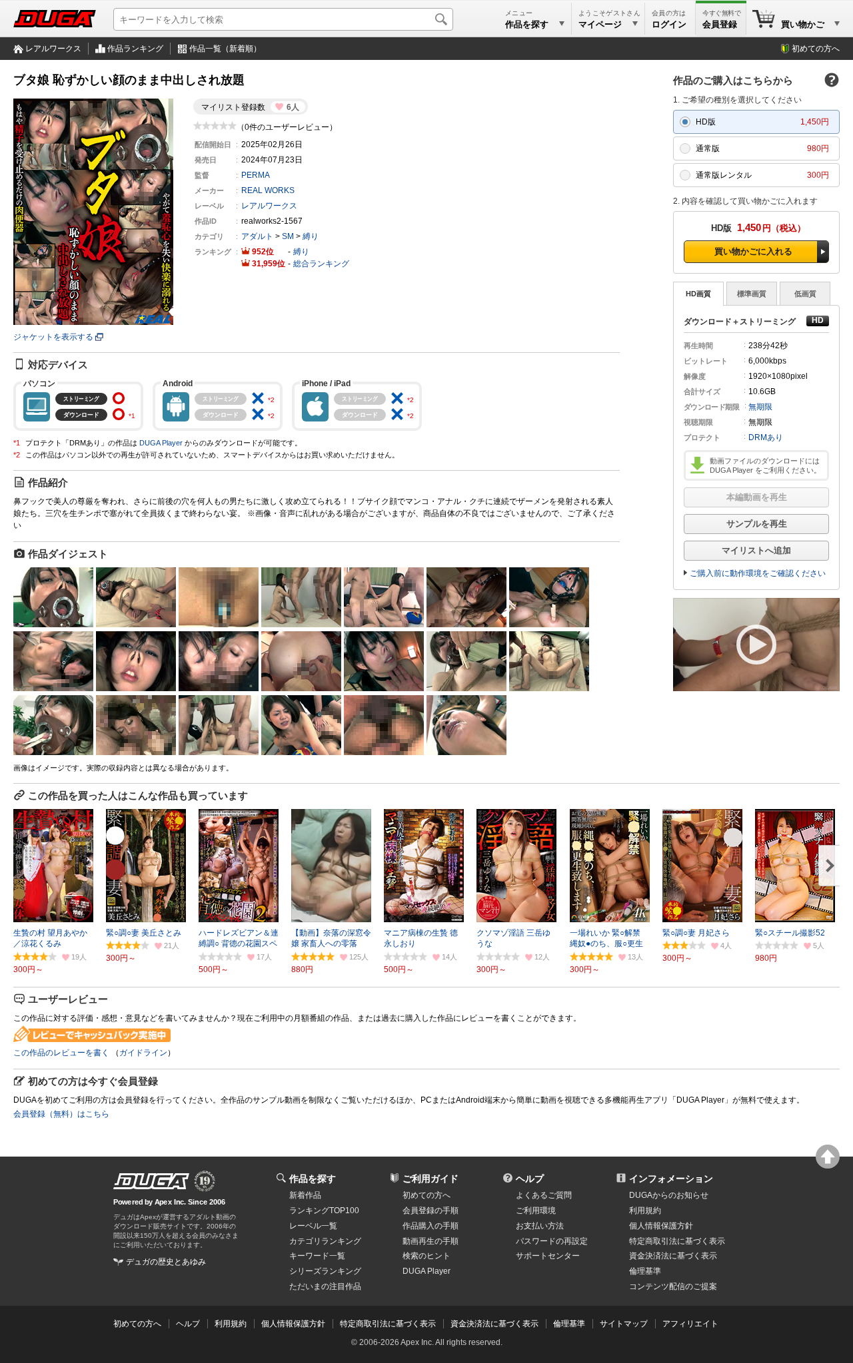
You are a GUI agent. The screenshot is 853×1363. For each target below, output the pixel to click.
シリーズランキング (325, 1271)
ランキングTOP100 (324, 1210)
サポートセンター (548, 1255)
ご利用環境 (536, 1210)
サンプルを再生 (756, 524)
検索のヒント (426, 1255)
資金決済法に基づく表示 (494, 1323)
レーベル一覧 (313, 1225)
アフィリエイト (690, 1323)
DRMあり (765, 437)
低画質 (805, 294)
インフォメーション (671, 1178)
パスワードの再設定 (552, 1241)
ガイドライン (143, 1052)
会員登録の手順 (430, 1210)
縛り (311, 236)
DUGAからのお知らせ (668, 1195)
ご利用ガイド (430, 1178)
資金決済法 (673, 1255)
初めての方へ (816, 48)
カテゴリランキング (325, 1241)
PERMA (255, 175)
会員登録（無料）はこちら (61, 1114)
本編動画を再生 (756, 497)
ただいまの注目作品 (325, 1286)
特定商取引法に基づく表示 (388, 1323)
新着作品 (305, 1195)
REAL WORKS (268, 190)
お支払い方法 (540, 1225)
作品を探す (312, 1178)
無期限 (760, 406)
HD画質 (698, 294)
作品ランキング (135, 48)
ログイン (669, 24)
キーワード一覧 (317, 1255)
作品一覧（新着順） (225, 48)
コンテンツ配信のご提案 (673, 1286)
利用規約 (645, 1210)
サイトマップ (624, 1323)
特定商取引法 (677, 1241)
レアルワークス (53, 48)
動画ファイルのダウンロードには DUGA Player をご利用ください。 (765, 465)
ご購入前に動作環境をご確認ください (758, 573)
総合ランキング (321, 263)
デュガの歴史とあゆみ (166, 1261)
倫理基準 (645, 1271)
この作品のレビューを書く (61, 1052)
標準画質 (751, 294)
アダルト (257, 236)
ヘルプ (530, 1178)
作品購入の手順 (430, 1225)
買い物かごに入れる (753, 251)
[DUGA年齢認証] (151, 1181)
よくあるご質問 (544, 1195)
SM (288, 236)
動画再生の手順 (430, 1241)
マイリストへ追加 (756, 550)
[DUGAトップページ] (54, 18)
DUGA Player (161, 443)
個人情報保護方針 (661, 1225)
